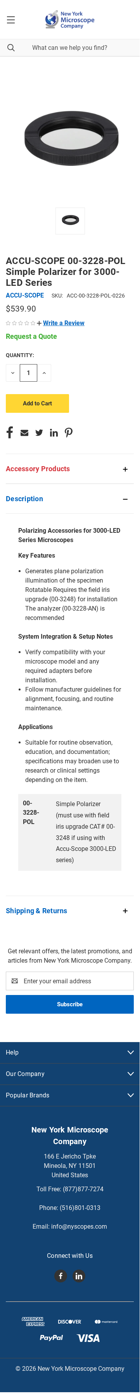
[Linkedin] (54, 432)
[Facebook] (10, 432)
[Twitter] (39, 432)
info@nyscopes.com (79, 1226)
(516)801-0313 (80, 1208)
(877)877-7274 (83, 1189)
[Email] (24, 432)
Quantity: (20, 355)
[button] (61, 323)
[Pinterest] (69, 432)
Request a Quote (31, 336)
